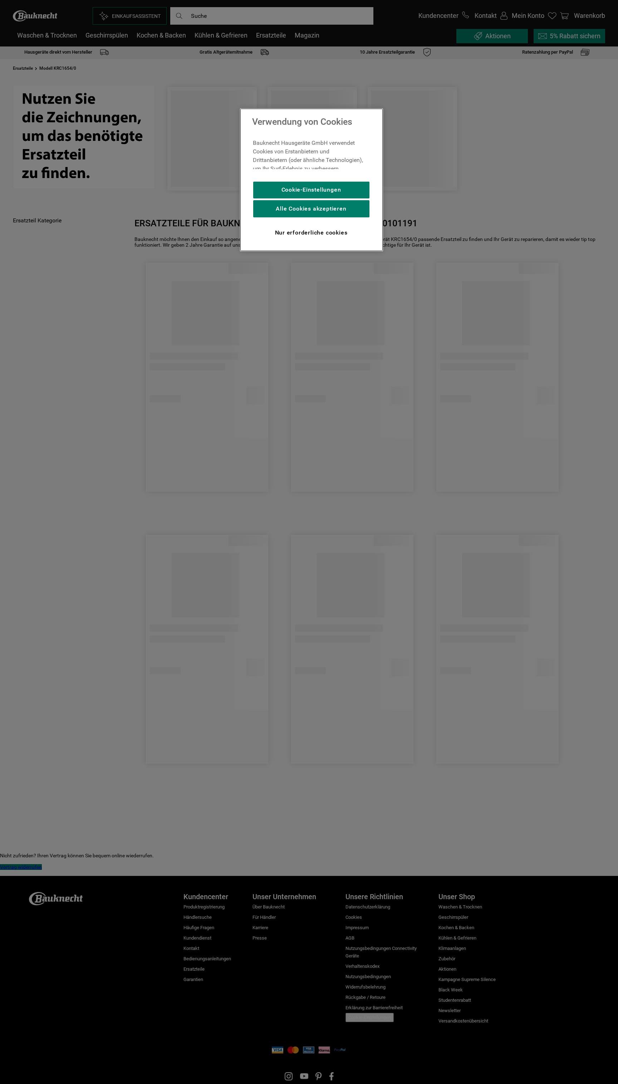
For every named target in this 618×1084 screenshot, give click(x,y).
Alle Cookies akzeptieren (311, 208)
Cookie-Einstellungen (311, 189)
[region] (311, 179)
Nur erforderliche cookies (311, 232)
